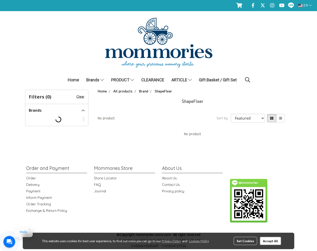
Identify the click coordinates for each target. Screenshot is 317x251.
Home (73, 79)
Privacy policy (173, 191)
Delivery (32, 184)
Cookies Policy (199, 241)
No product (106, 118)
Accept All (270, 241)
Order (31, 178)
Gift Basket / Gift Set (218, 79)
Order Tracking (38, 204)
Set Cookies (245, 241)
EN (306, 5)
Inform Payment (39, 197)
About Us (169, 178)
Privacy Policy (171, 241)
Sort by (224, 118)
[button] (248, 79)
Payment (33, 191)
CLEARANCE (152, 79)
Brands (93, 79)
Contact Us (171, 184)
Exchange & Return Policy (46, 210)
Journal (100, 191)
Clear (80, 96)
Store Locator (105, 178)
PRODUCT (120, 79)
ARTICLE (179, 79)
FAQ (97, 184)
